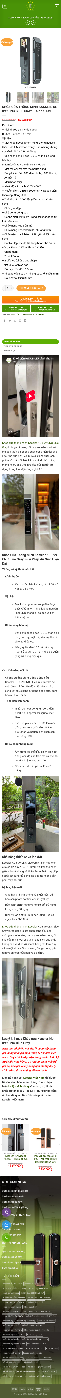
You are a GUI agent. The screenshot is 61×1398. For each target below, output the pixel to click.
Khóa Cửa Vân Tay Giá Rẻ (13, 1316)
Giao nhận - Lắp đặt (12, 1262)
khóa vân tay (8, 1321)
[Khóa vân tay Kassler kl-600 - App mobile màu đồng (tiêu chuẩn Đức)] (45, 1137)
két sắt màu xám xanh (11, 1362)
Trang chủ (14, 17)
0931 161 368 (16, 308)
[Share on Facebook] (4, 321)
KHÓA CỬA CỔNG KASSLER (14, 1298)
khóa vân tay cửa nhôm (12, 1330)
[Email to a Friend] (15, 321)
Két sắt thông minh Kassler (39, 1367)
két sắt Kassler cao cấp (32, 1353)
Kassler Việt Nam (34, 1077)
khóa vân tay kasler (35, 1334)
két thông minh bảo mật (12, 1376)
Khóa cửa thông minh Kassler (19, 926)
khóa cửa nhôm (30, 1307)
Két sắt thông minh (30, 1362)
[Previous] (6, 62)
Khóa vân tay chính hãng (25, 1321)
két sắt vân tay (8, 1371)
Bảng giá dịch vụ (10, 1268)
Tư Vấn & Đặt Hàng (30, 300)
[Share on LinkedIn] (25, 321)
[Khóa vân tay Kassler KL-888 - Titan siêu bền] (15, 1137)
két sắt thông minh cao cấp (14, 1367)
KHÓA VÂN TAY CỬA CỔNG (14, 1302)
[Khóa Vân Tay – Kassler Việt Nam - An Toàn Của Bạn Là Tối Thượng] (30, 6)
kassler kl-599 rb (32, 1284)
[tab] (30, 341)
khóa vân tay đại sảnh (35, 1348)
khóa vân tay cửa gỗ (11, 1325)
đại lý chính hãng (18, 1086)
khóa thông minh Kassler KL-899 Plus (41, 1316)
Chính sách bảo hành (12, 1257)
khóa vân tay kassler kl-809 (14, 1344)
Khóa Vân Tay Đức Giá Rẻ (13, 1348)
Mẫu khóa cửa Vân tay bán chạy (38, 1376)
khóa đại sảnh (52, 1348)
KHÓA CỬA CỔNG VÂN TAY (39, 1298)
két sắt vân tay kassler (26, 1371)
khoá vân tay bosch (11, 1293)
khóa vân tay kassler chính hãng (35, 1339)
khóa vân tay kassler (11, 1339)
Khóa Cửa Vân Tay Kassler (38, 17)
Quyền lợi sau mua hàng (13, 1251)
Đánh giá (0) (9, 351)
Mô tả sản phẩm (12, 342)
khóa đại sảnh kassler (12, 1353)
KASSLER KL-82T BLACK (13, 1284)
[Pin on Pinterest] (20, 321)
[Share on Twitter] (10, 321)
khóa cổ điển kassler (36, 1302)
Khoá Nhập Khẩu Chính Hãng (14, 1288)
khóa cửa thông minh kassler (14, 1311)
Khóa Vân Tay (38, 314)
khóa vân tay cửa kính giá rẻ (33, 1325)
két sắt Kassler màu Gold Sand (39, 1358)
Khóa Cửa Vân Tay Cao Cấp (40, 1311)
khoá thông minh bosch (38, 1288)
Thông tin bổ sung (13, 346)
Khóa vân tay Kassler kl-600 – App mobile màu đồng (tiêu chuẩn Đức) (45, 1159)
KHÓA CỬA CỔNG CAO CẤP (32, 1293)
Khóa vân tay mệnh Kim (36, 1344)
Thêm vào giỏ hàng (31, 288)
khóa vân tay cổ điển (46, 1321)
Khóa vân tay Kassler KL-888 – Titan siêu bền (16, 1157)
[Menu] (4, 6)
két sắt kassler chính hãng (13, 1358)
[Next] (54, 62)
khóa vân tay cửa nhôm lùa (14, 1334)
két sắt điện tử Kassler (47, 1371)
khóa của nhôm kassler (12, 1307)
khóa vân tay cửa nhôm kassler (36, 1330)
